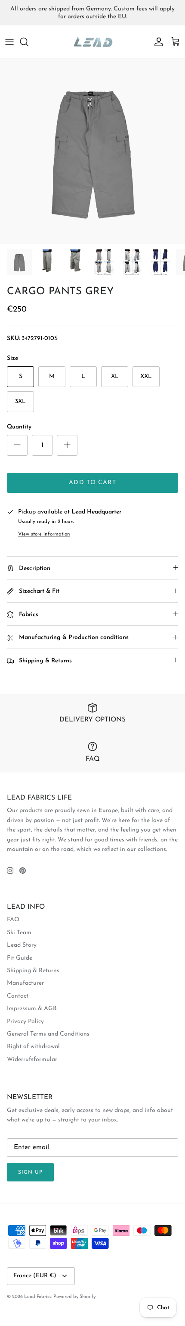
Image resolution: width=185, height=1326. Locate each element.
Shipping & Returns (33, 970)
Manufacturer (25, 983)
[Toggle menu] (9, 41)
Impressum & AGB (32, 1008)
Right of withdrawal (33, 1046)
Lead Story (22, 945)
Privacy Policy (25, 1021)
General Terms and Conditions (48, 1034)
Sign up (30, 1172)
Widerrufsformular (32, 1059)
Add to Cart (92, 482)
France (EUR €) (34, 1275)
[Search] (28, 41)
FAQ (13, 920)
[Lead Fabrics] (92, 42)
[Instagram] (10, 870)
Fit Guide (19, 958)
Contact (17, 996)
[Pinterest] (22, 870)
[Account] (156, 41)
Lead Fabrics (37, 1297)
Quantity (19, 427)
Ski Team (19, 932)
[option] (92, 151)
